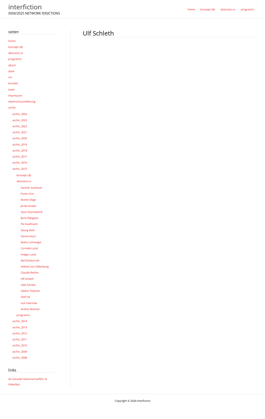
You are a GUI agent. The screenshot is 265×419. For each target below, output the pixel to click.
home (12, 41)
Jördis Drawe (28, 206)
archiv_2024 (19, 114)
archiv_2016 (19, 162)
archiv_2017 (19, 156)
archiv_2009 (19, 351)
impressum (15, 95)
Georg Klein (28, 230)
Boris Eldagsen (30, 218)
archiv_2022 (19, 126)
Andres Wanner (30, 309)
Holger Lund (28, 254)
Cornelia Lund (29, 248)
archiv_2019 (19, 144)
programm (15, 59)
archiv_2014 (19, 321)
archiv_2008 (19, 357)
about (12, 65)
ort (10, 77)
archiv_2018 (19, 150)
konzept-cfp (15, 47)
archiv (12, 107)
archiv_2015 (19, 169)
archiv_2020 (19, 138)
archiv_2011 (19, 339)
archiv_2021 (19, 132)
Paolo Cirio (27, 193)
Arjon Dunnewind (31, 212)
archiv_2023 (19, 120)
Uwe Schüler (28, 285)
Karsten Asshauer (31, 187)
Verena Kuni (28, 236)
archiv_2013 (19, 327)
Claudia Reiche (30, 272)
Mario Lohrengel (31, 242)
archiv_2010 (19, 345)
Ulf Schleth (27, 279)
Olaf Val (25, 297)
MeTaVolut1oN (30, 260)
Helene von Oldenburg (35, 266)
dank (11, 71)
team (11, 89)
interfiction (25, 6)
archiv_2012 (19, 333)
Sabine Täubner (30, 291)
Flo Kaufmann (29, 224)
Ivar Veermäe (29, 303)
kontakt (13, 83)
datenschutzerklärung (21, 101)
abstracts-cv (15, 53)
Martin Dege (28, 200)
